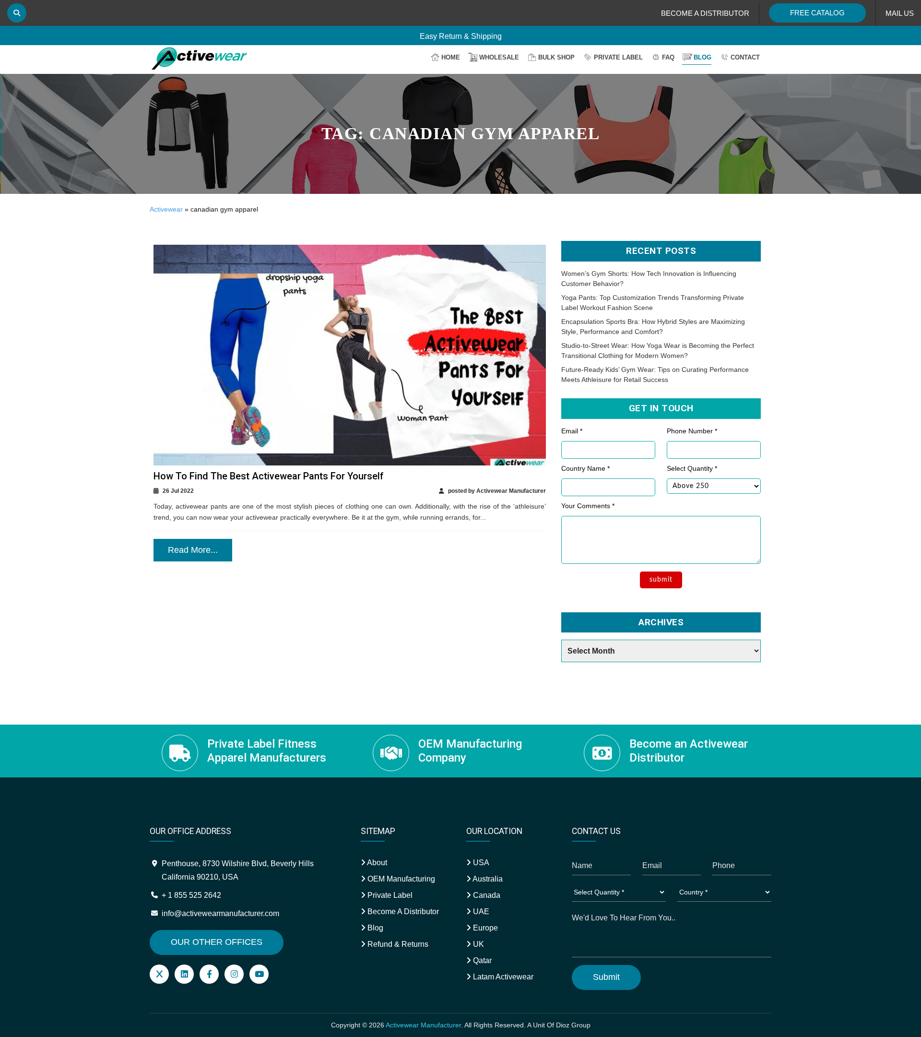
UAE (480, 911)
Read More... (193, 550)
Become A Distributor (402, 911)
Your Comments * (587, 506)
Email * (571, 431)
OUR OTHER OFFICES (216, 942)
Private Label (618, 57)
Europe (484, 928)
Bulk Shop (556, 57)
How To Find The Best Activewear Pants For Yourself (269, 476)
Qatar (481, 960)
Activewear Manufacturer (423, 1025)
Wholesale (499, 57)
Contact (745, 57)
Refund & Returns (397, 944)
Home (450, 57)
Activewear (166, 209)
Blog (702, 57)
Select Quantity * (692, 468)
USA (480, 862)
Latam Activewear (502, 977)
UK (477, 944)
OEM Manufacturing (400, 879)
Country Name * (585, 468)
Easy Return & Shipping (461, 34)
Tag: (460, 133)
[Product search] (16, 13)
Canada (485, 895)
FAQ (668, 57)
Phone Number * (692, 431)
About (376, 862)
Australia (487, 879)
